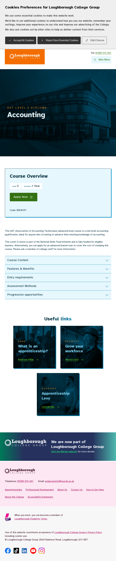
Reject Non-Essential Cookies (62, 40)
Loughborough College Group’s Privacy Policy (78, 532)
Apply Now (20, 197)
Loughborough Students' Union (30, 519)
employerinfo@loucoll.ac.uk (59, 481)
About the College (14, 497)
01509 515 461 (103, 53)
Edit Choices (97, 40)
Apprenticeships (13, 490)
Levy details (48, 407)
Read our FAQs (26, 359)
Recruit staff (72, 359)
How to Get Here (95, 490)
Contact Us (77, 490)
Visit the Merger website (64, 451)
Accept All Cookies (24, 40)
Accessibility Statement (40, 497)
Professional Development (40, 490)
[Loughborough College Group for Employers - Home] (25, 56)
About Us (62, 490)
